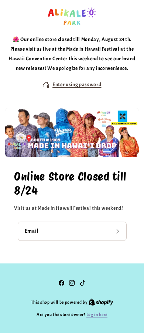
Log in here (96, 314)
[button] (72, 85)
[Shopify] (101, 302)
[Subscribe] (119, 231)
